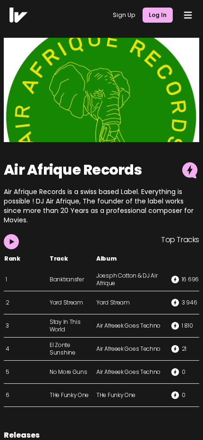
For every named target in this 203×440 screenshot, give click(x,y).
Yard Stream (66, 302)
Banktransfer (67, 279)
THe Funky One (69, 395)
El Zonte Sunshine (63, 348)
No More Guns (68, 372)
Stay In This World (65, 325)
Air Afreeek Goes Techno (128, 326)
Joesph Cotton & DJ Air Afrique (126, 279)
